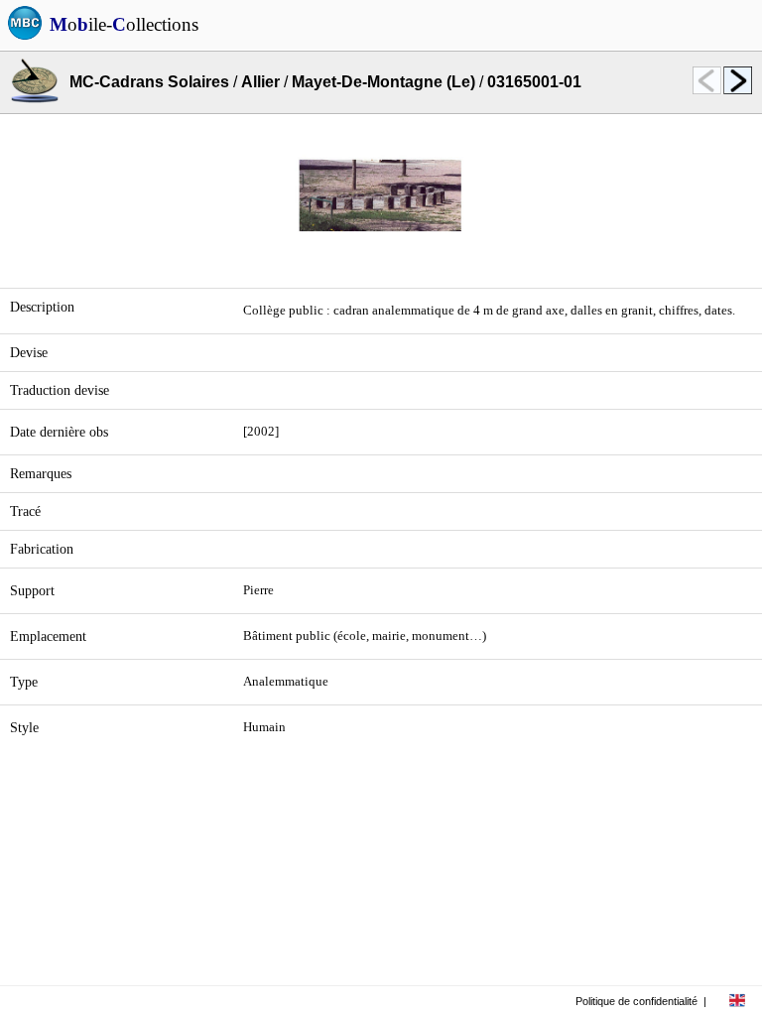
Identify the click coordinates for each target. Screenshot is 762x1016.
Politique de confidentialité (636, 1001)
